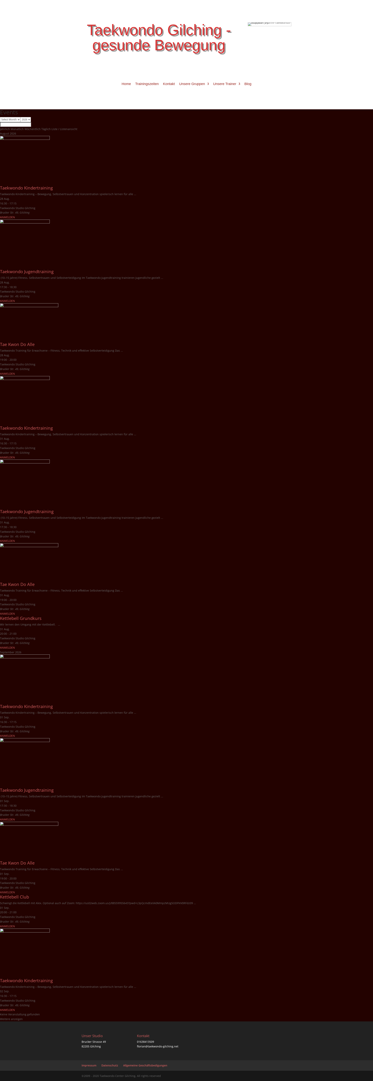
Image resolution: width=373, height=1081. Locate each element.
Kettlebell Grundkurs (20, 618)
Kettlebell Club (14, 897)
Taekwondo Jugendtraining (27, 271)
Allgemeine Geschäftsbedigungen (145, 1065)
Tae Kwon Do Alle (17, 344)
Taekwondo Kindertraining (26, 188)
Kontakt (169, 84)
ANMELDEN (7, 217)
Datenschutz (109, 1065)
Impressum (89, 1065)
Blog (247, 84)
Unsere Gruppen (192, 84)
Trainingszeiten (147, 84)
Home (126, 84)
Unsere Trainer (224, 84)
